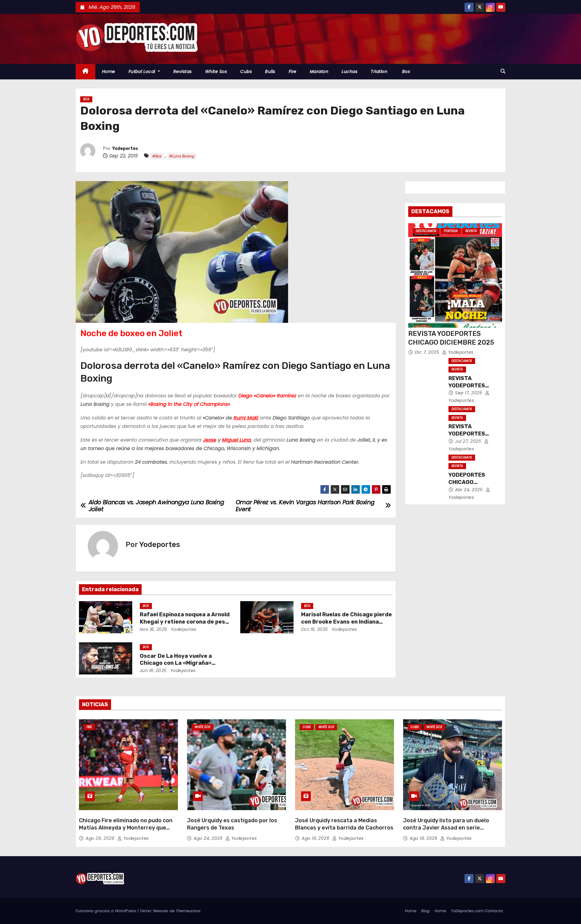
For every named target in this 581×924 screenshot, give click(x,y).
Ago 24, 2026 (209, 838)
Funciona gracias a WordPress (106, 911)
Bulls (270, 71)
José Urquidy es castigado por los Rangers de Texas (232, 824)
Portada (451, 231)
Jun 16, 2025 (153, 670)
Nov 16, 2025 (153, 629)
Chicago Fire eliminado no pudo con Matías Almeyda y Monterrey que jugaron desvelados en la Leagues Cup (125, 831)
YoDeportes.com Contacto (477, 911)
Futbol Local (143, 71)
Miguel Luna (236, 439)
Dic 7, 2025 (428, 352)
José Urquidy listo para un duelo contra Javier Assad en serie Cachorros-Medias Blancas (446, 827)
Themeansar (188, 911)
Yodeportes (125, 148)
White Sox (216, 71)
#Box (157, 156)
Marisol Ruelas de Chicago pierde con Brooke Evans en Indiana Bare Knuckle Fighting (346, 621)
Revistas (182, 71)
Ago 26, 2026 (101, 838)
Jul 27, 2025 (469, 441)
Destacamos (426, 231)
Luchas (349, 71)
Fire (293, 71)
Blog (425, 911)
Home (108, 71)
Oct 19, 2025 (314, 629)
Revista (471, 231)
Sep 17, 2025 (469, 393)
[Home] (85, 71)
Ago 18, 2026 (424, 838)
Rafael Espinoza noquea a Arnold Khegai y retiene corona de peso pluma (185, 621)
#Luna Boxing (181, 156)
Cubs (246, 71)
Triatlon (379, 71)
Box (405, 71)
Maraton (319, 71)
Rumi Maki (246, 417)
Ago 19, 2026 (316, 838)
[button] (503, 71)
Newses (160, 911)
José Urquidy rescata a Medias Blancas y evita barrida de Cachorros (344, 824)
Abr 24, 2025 (469, 490)
